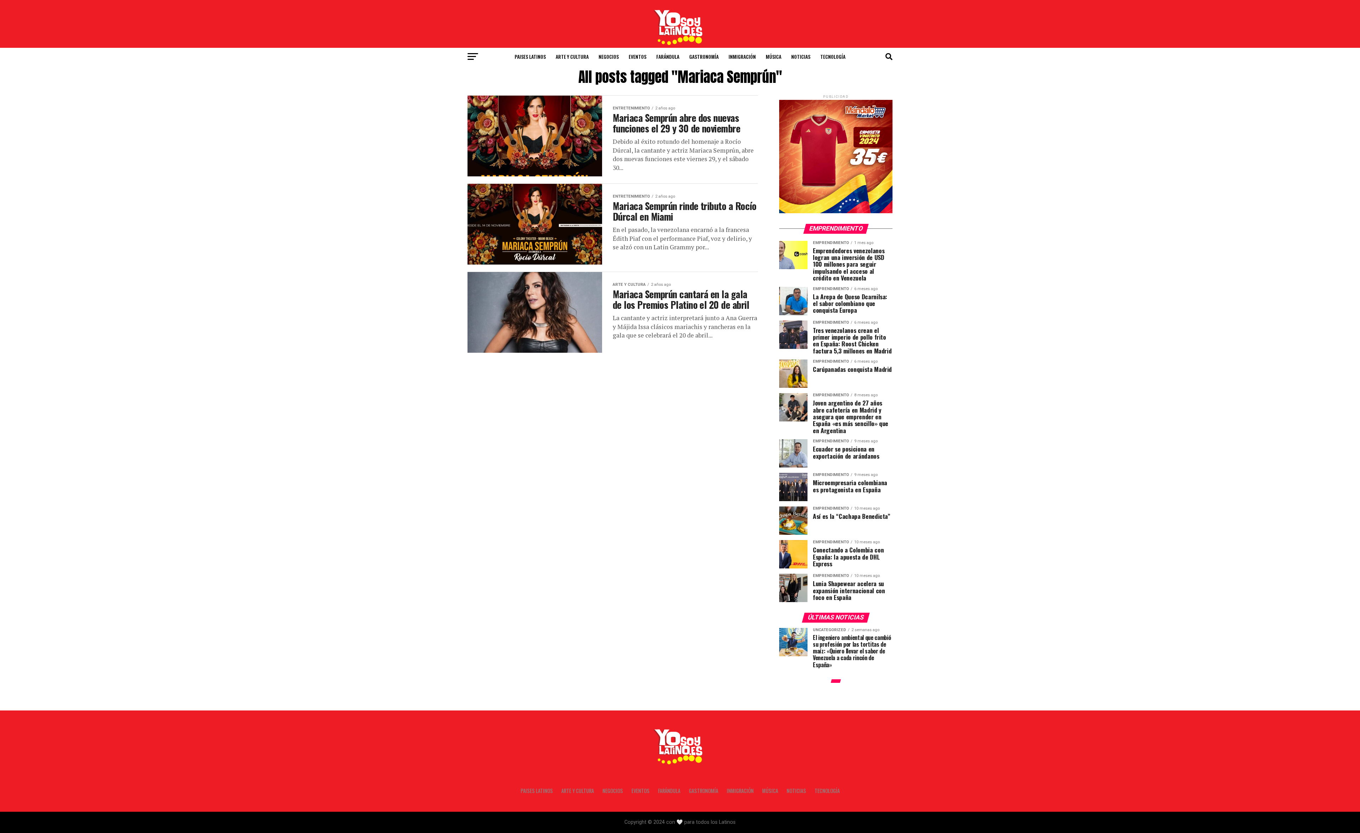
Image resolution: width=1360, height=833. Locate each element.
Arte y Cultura (572, 56)
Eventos (637, 56)
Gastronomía (704, 56)
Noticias (800, 56)
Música (773, 56)
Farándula (667, 56)
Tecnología (832, 56)
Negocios (609, 56)
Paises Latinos (530, 56)
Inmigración (742, 56)
